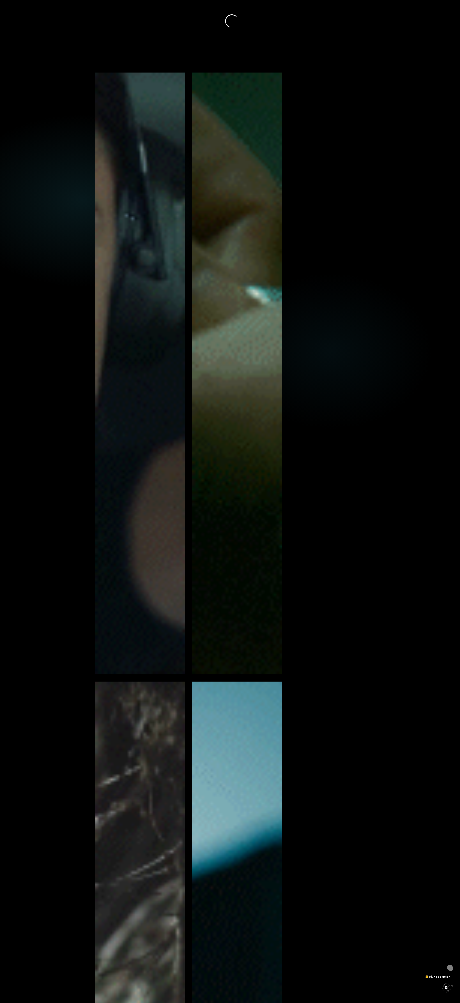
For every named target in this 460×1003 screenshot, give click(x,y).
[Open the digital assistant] (446, 988)
